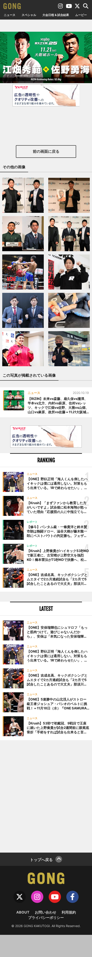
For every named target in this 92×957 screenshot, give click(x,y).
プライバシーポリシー (46, 917)
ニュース (9, 15)
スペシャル (29, 15)
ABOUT (22, 912)
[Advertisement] (46, 796)
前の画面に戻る (46, 151)
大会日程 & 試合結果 (55, 15)
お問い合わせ (45, 912)
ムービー (81, 15)
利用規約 (69, 912)
